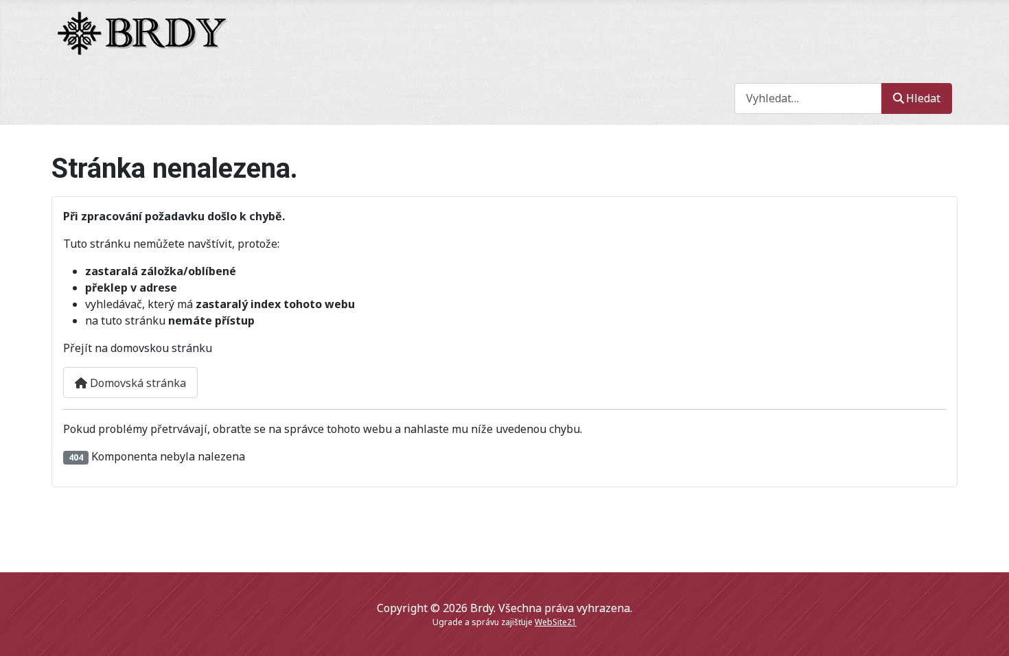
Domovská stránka (136, 382)
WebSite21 (556, 622)
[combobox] (808, 98)
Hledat (923, 98)
